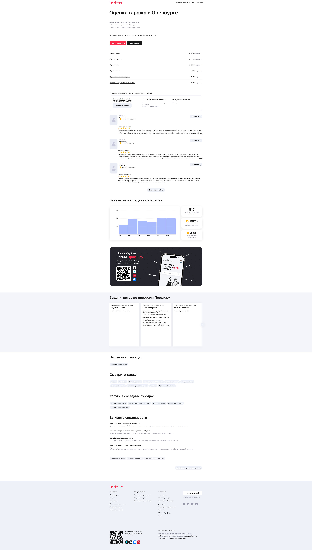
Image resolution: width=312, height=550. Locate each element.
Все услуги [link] (113, 498)
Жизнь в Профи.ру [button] (164, 513)
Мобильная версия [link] (116, 510)
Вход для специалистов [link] (142, 498)
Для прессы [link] (162, 504)
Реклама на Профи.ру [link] (165, 501)
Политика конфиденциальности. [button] (176, 538)
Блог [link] (159, 516)
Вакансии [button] (161, 510)
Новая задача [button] (114, 495)
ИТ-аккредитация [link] (164, 498)
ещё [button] (168, 325)
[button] (196, 116)
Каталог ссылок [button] (115, 507)
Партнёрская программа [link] (166, 507)
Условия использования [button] (118, 504)
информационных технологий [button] (167, 535)
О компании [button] (162, 495)
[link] (118, 43)
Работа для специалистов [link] (142, 501)
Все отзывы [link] (113, 501)
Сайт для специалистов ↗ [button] (143, 495)
